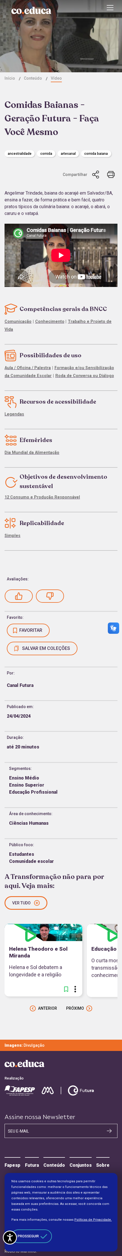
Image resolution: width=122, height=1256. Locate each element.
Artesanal (68, 154)
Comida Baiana (96, 154)
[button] (19, 596)
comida (46, 154)
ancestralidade (19, 154)
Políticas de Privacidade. (93, 1220)
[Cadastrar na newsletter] (109, 1130)
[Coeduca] (31, 10)
